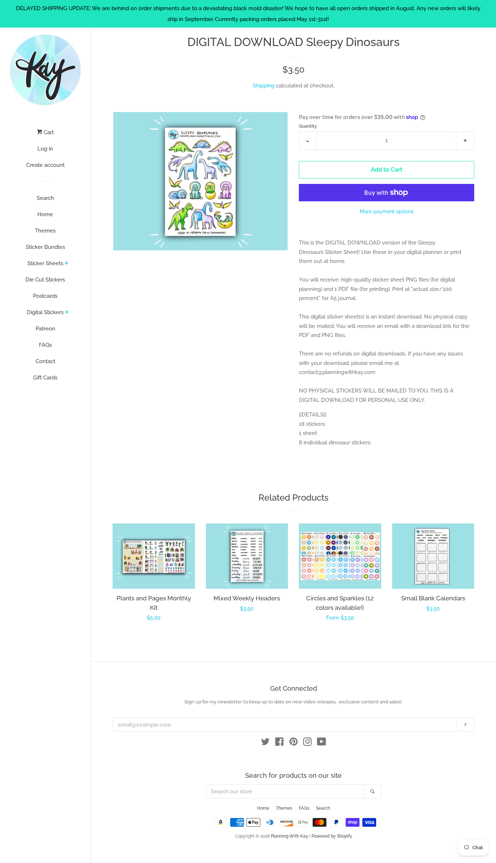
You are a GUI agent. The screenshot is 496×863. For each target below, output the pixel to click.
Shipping (264, 85)
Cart (48, 132)
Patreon (45, 328)
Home (45, 214)
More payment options (387, 211)
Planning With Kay (289, 836)
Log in (45, 148)
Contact (45, 361)
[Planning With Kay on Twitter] (265, 743)
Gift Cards (45, 377)
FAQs (45, 345)
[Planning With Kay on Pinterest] (293, 743)
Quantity (308, 126)
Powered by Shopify (332, 836)
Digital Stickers (45, 312)
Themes (45, 230)
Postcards (45, 296)
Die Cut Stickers (45, 279)
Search (45, 198)
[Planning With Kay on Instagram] (307, 743)
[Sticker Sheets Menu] (66, 263)
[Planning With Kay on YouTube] (321, 743)
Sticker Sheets (45, 263)
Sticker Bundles (45, 247)
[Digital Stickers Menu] (67, 312)
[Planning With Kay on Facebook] (279, 743)
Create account (45, 165)
